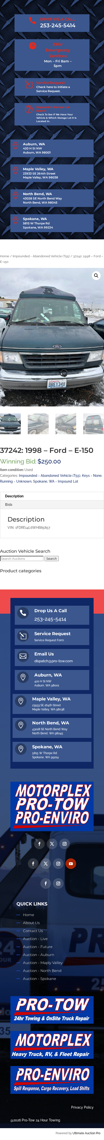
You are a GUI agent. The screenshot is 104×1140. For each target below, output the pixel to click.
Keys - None (92, 476)
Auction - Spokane (39, 978)
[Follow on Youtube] (71, 863)
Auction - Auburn (38, 954)
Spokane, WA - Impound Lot (55, 481)
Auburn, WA (34, 144)
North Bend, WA (37, 194)
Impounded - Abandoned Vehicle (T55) (41, 256)
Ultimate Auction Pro (86, 1133)
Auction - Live (35, 938)
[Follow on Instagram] (64, 843)
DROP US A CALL (57, 19)
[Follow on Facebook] (39, 843)
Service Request (50, 83)
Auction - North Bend (42, 970)
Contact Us (33, 930)
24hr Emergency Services (57, 50)
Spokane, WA (35, 219)
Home (4, 256)
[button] (96, 275)
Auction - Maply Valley (43, 962)
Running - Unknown (15, 481)
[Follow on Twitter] (52, 843)
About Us (31, 922)
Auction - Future (37, 946)
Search (51, 558)
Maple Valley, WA (38, 169)
